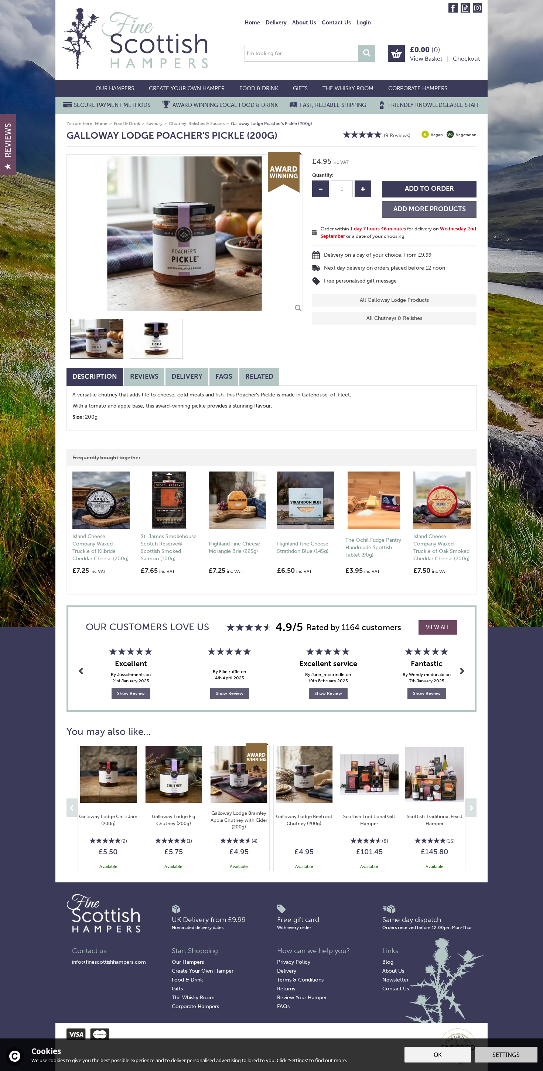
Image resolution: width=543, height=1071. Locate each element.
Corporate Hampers (195, 1006)
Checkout (466, 58)
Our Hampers (188, 962)
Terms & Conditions (300, 980)
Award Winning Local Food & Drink (225, 105)
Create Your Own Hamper (202, 971)
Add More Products (429, 209)
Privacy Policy (293, 962)
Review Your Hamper (302, 997)
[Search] (366, 53)
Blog (387, 962)
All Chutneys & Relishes (394, 318)
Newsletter (395, 980)
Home (252, 22)
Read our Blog (465, 8)
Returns (286, 989)
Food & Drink (187, 980)
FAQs (223, 376)
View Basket (426, 58)
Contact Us (395, 989)
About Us (393, 971)
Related (259, 376)
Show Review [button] (131, 693)
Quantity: (323, 175)
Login (363, 22)
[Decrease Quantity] (320, 188)
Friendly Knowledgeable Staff (434, 105)
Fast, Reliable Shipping (333, 105)
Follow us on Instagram (477, 8)
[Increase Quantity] (363, 188)
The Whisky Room (193, 997)
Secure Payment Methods (112, 105)
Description (94, 376)
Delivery (186, 376)
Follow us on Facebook (453, 8)
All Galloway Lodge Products (394, 300)
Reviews (8, 140)
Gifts (177, 989)
